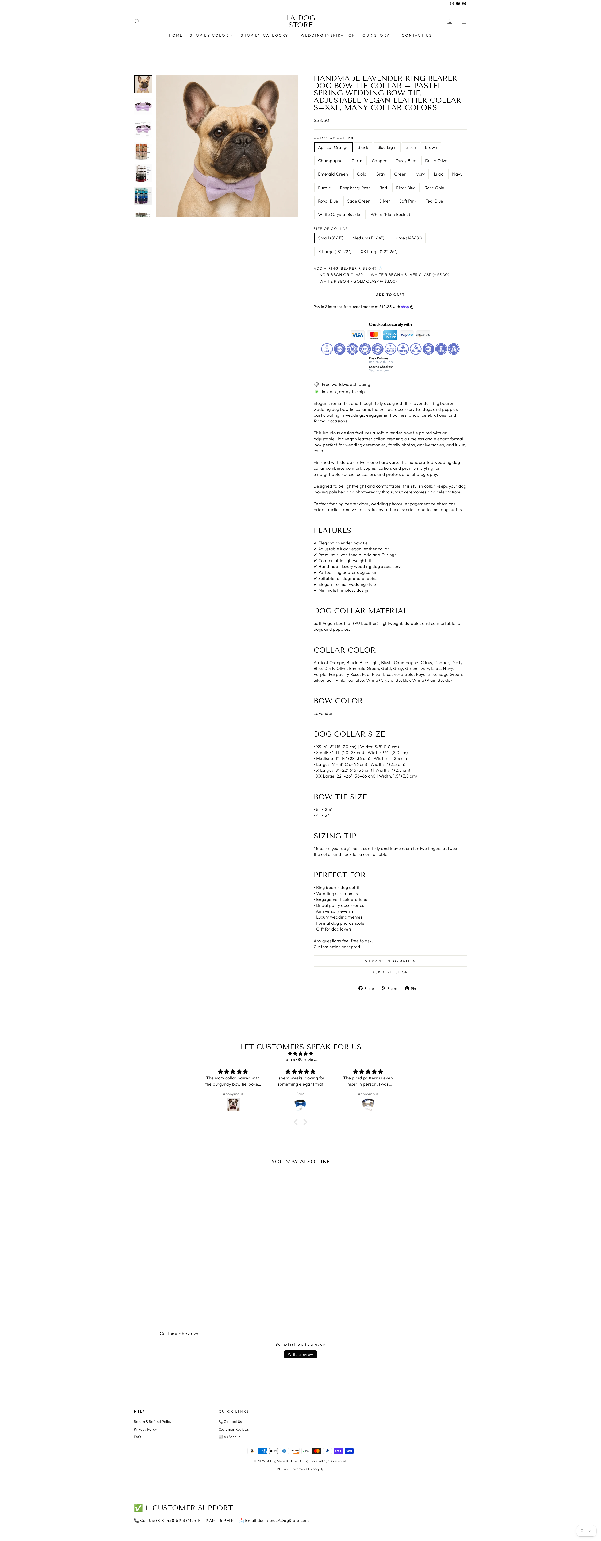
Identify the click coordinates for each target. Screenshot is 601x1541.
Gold (362, 174)
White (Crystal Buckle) (340, 214)
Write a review (300, 1354)
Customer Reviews (234, 1429)
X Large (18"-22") (335, 251)
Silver (384, 201)
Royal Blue (328, 201)
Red (383, 187)
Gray (380, 174)
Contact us (417, 35)
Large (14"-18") (407, 238)
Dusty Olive (436, 160)
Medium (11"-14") (368, 238)
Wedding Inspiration (328, 35)
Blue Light (387, 147)
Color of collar (334, 138)
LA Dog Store (300, 21)
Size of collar (331, 229)
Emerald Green (333, 174)
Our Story (376, 35)
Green (400, 174)
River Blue (406, 187)
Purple (324, 187)
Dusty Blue (406, 160)
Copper (379, 160)
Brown (431, 147)
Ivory (420, 174)
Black (363, 147)
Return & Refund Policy (153, 1421)
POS (280, 1469)
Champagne (330, 160)
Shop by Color (210, 35)
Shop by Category (265, 35)
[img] (300, 1053)
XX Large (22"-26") (379, 251)
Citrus (357, 160)
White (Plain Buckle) (390, 214)
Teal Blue (434, 201)
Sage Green (359, 201)
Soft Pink (408, 201)
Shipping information (390, 961)
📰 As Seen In (229, 1437)
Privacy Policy (145, 1429)
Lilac (438, 174)
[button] (297, 1122)
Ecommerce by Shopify (307, 1469)
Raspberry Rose (355, 187)
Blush (411, 147)
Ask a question (390, 972)
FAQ (137, 1437)
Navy (457, 174)
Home (176, 35)
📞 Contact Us (230, 1421)
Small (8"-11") (330, 238)
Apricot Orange (333, 147)
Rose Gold (435, 187)
